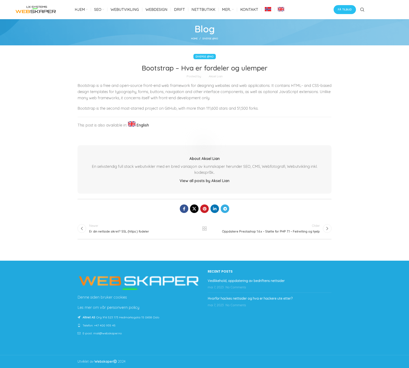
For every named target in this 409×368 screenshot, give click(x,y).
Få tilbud (345, 9)
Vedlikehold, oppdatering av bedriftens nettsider (246, 281)
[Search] (362, 9)
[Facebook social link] (184, 208)
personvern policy (123, 307)
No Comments (236, 287)
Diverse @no (210, 38)
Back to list (204, 228)
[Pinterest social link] (204, 208)
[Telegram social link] (225, 208)
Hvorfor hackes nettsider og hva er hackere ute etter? (250, 298)
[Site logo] (35, 9)
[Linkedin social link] (214, 208)
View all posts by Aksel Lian (204, 180)
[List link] (139, 325)
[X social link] (194, 208)
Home (194, 38)
